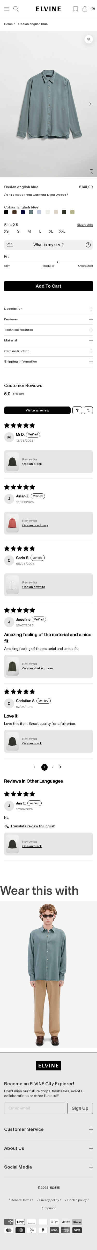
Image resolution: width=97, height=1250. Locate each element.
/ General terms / (21, 1200)
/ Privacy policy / (49, 1200)
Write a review (37, 410)
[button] (12, 461)
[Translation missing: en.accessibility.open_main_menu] (6, 9)
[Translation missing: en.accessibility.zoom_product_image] (89, 39)
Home (8, 24)
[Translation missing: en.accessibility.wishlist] (75, 9)
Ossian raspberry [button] (35, 525)
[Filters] (77, 410)
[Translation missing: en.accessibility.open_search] (16, 9)
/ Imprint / (49, 1208)
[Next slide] (89, 104)
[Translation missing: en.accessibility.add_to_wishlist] (91, 171)
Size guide (85, 225)
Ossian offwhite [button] (33, 587)
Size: (48, 225)
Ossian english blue (33, 24)
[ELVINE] (48, 9)
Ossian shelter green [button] (37, 668)
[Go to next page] (61, 767)
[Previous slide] (8, 104)
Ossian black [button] (32, 464)
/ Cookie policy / (77, 1200)
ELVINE (55, 1187)
